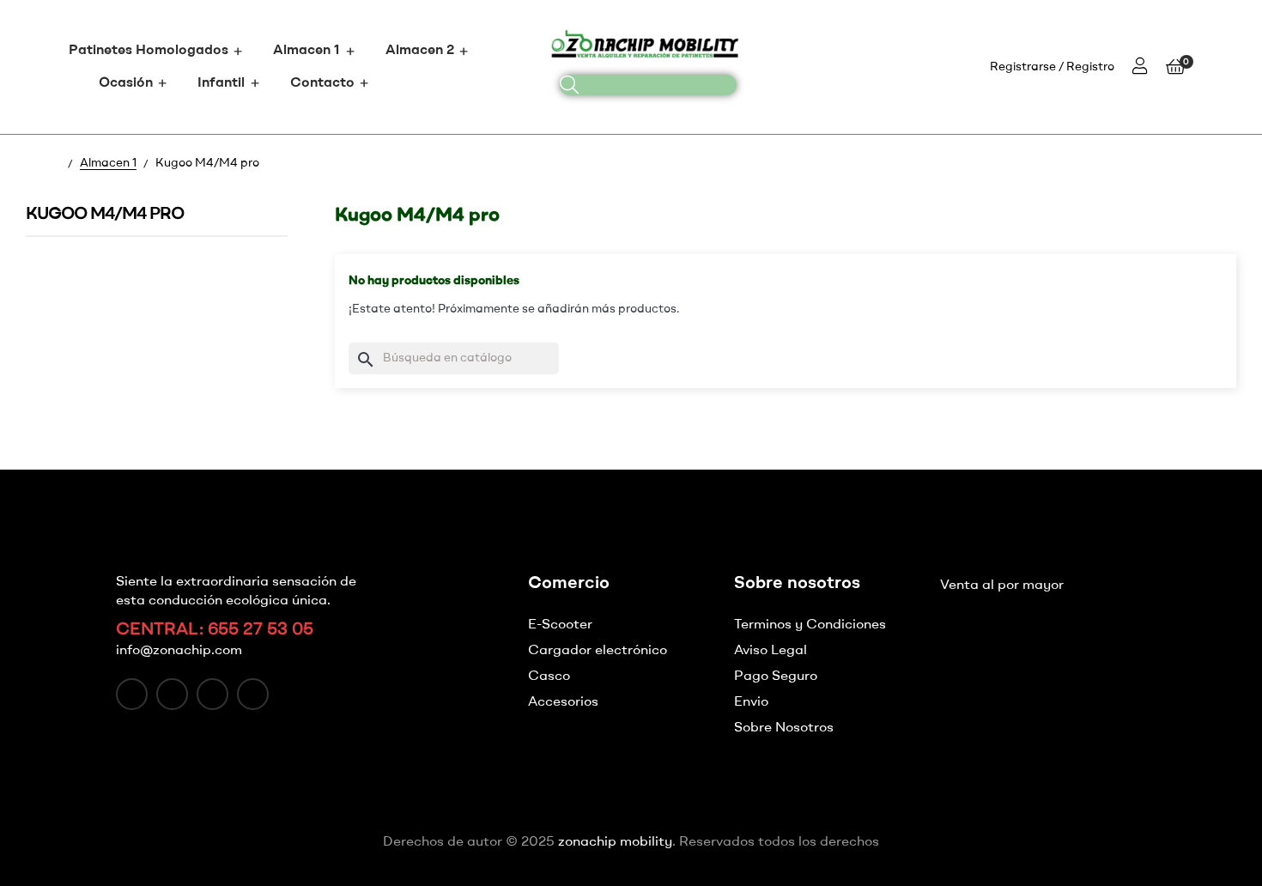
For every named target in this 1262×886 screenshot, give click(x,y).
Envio (751, 702)
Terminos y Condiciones (810, 625)
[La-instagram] (212, 694)
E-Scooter (560, 625)
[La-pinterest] (253, 694)
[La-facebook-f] (132, 694)
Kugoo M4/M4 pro (105, 214)
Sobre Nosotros (784, 728)
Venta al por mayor (1002, 585)
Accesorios (563, 702)
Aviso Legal (770, 651)
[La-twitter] (172, 694)
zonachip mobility (615, 842)
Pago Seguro (775, 676)
